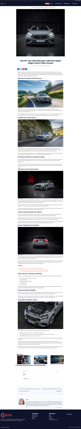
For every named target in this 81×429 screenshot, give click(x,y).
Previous (22, 393)
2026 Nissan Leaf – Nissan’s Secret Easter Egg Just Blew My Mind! (31, 268)
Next (59, 393)
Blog (52, 3)
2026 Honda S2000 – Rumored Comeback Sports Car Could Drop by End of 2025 (34, 269)
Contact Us (74, 3)
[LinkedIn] (26, 69)
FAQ (50, 417)
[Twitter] (21, 69)
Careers (50, 416)
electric (34, 154)
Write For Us (51, 418)
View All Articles (58, 407)
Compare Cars (67, 3)
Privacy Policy (71, 427)
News (47, 3)
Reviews (33, 418)
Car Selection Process (53, 419)
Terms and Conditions (77, 427)
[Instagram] (78, 0)
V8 (32, 332)
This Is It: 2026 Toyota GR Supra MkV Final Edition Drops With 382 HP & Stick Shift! (34, 271)
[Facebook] (75, 0)
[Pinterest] (23, 69)
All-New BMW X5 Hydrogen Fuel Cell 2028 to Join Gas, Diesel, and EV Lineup (31, 365)
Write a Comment (43, 65)
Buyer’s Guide (58, 3)
